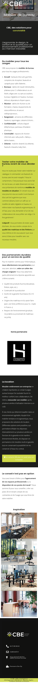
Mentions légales (28, 680)
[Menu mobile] (35, 4)
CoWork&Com (18, 680)
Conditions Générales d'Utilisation (19, 681)
